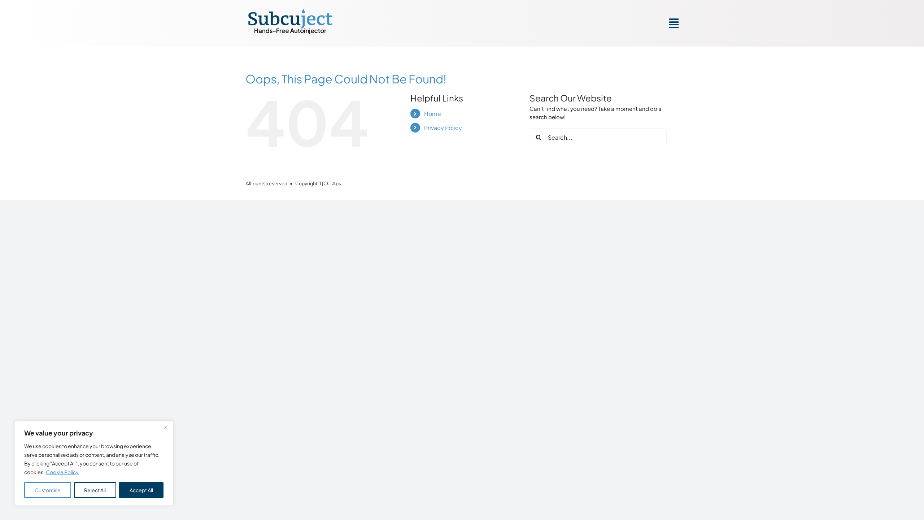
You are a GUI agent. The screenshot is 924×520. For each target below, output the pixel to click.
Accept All (141, 490)
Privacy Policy (443, 127)
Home (432, 113)
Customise (48, 490)
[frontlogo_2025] (290, 10)
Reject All (95, 490)
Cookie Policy (62, 472)
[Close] (165, 427)
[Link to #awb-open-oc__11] (674, 23)
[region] (93, 463)
